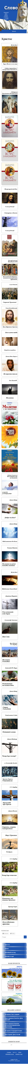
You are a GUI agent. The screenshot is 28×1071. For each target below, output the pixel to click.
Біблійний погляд (10, 952)
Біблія (7, 948)
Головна (9, 1051)
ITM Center (17, 1060)
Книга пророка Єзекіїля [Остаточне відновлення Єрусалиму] (12, 1024)
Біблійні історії (9, 956)
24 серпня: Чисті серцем (12, 1014)
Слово (11, 7)
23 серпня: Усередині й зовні (13, 1030)
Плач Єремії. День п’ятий (12, 1034)
